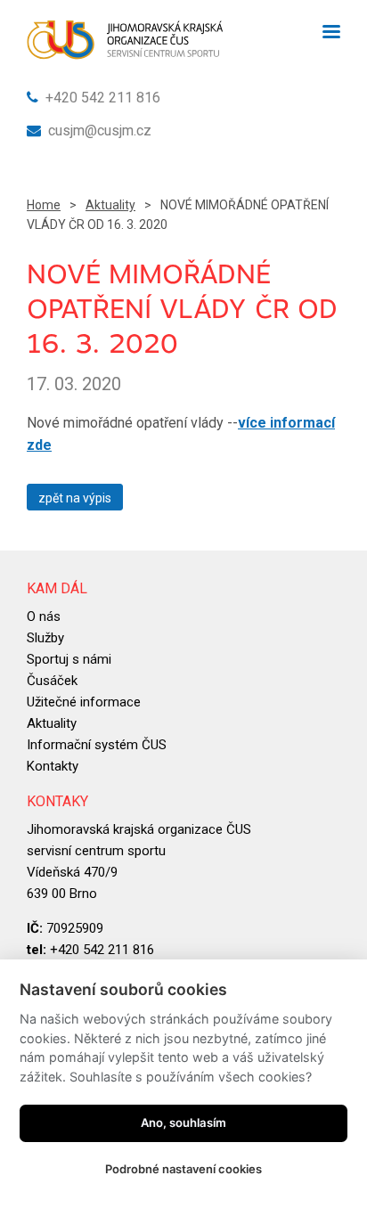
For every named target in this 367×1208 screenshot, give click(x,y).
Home (44, 205)
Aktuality (110, 205)
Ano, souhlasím (183, 1122)
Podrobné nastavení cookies (183, 1169)
